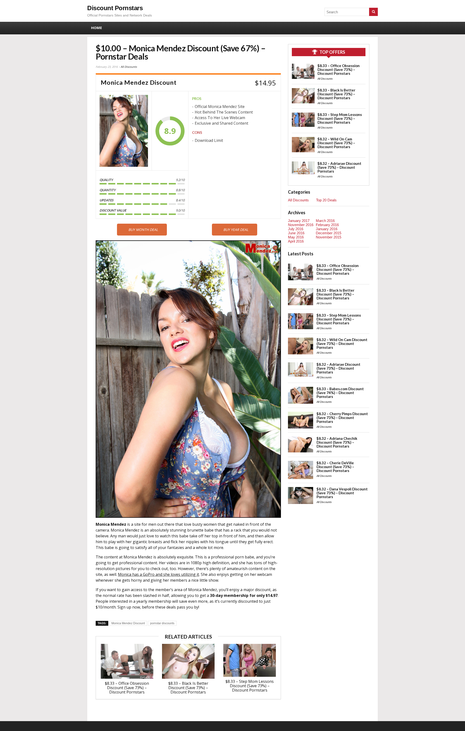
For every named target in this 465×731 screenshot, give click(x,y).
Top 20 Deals (326, 200)
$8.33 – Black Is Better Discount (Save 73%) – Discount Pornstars (188, 688)
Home (96, 27)
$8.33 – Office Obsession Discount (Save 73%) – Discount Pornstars (127, 688)
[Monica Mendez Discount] (124, 131)
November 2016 (300, 225)
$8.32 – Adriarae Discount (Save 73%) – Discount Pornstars (339, 167)
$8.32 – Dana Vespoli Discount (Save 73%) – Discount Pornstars (342, 493)
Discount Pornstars (115, 8)
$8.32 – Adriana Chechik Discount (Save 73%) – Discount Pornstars (337, 442)
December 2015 (328, 233)
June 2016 (296, 233)
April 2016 (296, 241)
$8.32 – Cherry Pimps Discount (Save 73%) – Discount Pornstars (342, 417)
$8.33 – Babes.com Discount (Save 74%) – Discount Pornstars (340, 393)
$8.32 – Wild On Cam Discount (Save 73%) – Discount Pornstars (336, 143)
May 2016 (296, 237)
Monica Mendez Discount (128, 623)
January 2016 (326, 229)
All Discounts (129, 67)
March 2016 (325, 221)
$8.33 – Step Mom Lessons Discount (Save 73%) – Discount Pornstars (249, 686)
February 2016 (327, 225)
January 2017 (299, 221)
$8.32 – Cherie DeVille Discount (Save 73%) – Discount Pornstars (335, 467)
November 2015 (328, 237)
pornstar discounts (162, 623)
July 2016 (295, 229)
